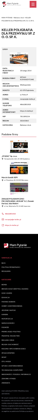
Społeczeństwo (8, 353)
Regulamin (6, 271)
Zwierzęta (6, 383)
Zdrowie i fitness (9, 378)
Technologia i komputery (12, 370)
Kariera (5, 314)
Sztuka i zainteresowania (12, 366)
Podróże (5, 327)
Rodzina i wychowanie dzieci (14, 349)
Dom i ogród (7, 293)
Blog (3, 263)
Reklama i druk (25, 125)
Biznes (4, 284)
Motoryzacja (7, 319)
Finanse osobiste (8, 302)
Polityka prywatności (11, 267)
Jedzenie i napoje (9, 310)
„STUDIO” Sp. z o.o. (9, 156)
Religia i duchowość (10, 344)
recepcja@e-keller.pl (27, 99)
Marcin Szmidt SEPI (10, 177)
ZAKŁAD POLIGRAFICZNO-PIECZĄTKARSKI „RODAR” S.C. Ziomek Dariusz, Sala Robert (18, 201)
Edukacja (6, 297)
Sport (4, 357)
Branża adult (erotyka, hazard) (15, 289)
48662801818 (25, 104)
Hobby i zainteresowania (12, 306)
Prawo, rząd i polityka (11, 331)
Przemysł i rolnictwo (11, 336)
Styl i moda (6, 361)
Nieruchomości (8, 323)
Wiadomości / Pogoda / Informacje (16, 374)
